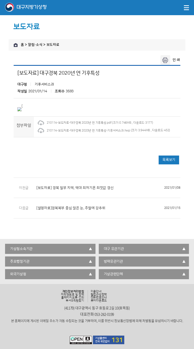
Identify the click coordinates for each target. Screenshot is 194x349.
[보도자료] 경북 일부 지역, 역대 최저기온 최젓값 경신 (108, 188)
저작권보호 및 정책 (72, 294)
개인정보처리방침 (73, 291)
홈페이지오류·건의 (72, 297)
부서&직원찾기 (75, 300)
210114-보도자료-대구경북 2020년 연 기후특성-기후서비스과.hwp (88, 130)
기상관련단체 (113, 274)
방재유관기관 (113, 261)
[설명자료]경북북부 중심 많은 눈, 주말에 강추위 (108, 208)
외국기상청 (18, 274)
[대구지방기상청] (26, 7)
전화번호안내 (99, 297)
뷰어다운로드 (99, 300)
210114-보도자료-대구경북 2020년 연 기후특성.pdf (79, 122)
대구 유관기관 (114, 249)
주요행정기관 (19, 261)
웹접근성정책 (99, 294)
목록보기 (168, 160)
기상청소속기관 (21, 249)
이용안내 (96, 291)
